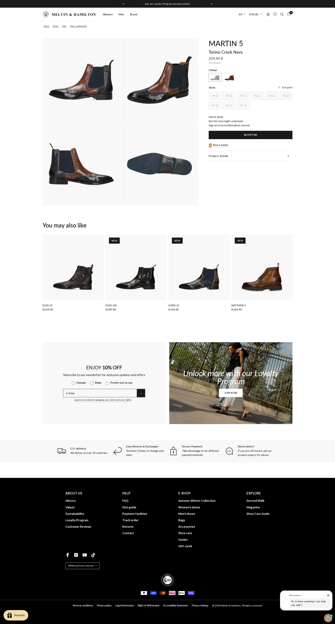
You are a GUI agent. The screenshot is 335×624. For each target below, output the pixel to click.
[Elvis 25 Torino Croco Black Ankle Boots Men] (73, 267)
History (70, 500)
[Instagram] (76, 555)
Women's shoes (189, 507)
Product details (218, 155)
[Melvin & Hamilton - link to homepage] (69, 14)
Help (126, 493)
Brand (133, 14)
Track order (130, 520)
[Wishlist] (275, 14)
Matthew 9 (238, 305)
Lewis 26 (173, 305)
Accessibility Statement (175, 605)
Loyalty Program (76, 520)
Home (46, 26)
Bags (181, 520)
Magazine (253, 507)
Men (121, 14)
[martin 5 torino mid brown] (229, 77)
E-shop (184, 493)
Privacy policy (104, 605)
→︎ (141, 393)
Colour (213, 70)
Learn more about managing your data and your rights (102, 399)
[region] (167, 4)
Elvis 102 (111, 305)
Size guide (129, 507)
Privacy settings (200, 605)
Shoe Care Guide (258, 514)
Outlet (183, 539)
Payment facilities (134, 514)
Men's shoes (186, 514)
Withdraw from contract (81, 565)
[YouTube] (85, 555)
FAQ (125, 500)
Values (70, 507)
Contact (128, 533)
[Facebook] (67, 555)
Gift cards (185, 546)
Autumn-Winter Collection (196, 500)
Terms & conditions (83, 605)
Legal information (124, 605)
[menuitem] (107, 14)
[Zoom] (113, 45)
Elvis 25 (47, 305)
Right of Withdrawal (148, 605)
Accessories (186, 526)
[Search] (282, 14)
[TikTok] (93, 555)
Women (108, 14)
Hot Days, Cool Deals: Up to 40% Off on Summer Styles (174, 3)
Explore (254, 493)
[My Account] (268, 14)
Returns (127, 526)
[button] (231, 393)
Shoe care (185, 533)
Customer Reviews (78, 526)
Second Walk (255, 500)
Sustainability (74, 514)
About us (73, 493)
